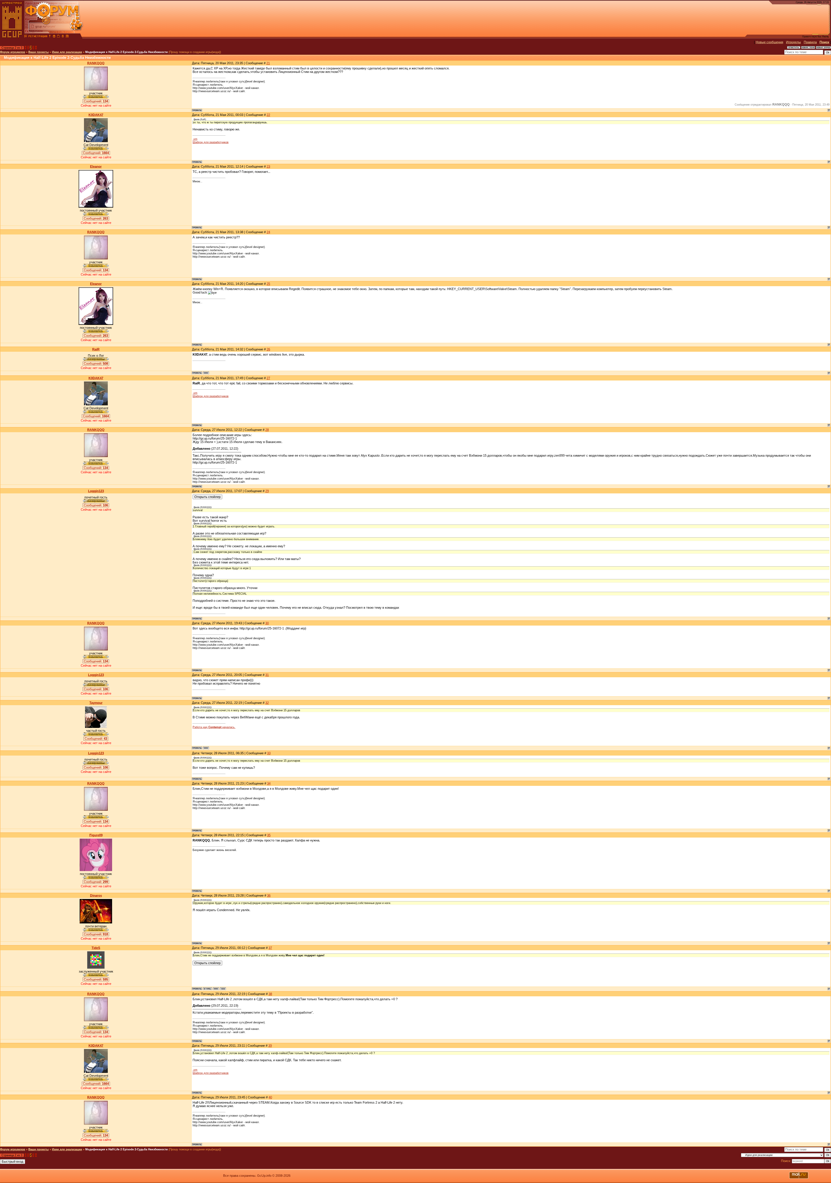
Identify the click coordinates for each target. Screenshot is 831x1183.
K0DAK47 (96, 115)
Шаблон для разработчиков (211, 142)
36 (269, 895)
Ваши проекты (38, 52)
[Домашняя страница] (206, 373)
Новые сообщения (769, 42)
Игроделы (793, 42)
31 (267, 675)
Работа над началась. (214, 727)
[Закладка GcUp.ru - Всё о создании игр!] (58, 37)
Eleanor (96, 166)
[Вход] (50, 37)
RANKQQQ (96, 63)
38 (270, 994)
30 (267, 623)
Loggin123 (96, 491)
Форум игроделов (12, 52)
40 (270, 1097)
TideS (96, 948)
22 (268, 115)
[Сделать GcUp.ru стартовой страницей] (54, 37)
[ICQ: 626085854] (223, 988)
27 (268, 378)
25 (268, 284)
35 (269, 835)
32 (267, 703)
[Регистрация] (38, 37)
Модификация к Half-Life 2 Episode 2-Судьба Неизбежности (126, 52)
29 (267, 491)
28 (267, 430)
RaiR (96, 349)
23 (268, 166)
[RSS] (67, 37)
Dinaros (96, 895)
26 (268, 349)
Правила (810, 42)
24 (268, 232)
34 (269, 783)
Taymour (96, 703)
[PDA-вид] (63, 37)
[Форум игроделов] (26, 37)
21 (268, 63)
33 (269, 753)
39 (270, 1045)
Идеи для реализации (67, 52)
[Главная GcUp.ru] (12, 37)
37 (270, 948)
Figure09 (96, 835)
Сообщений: (96, 101)
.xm (195, 139)
